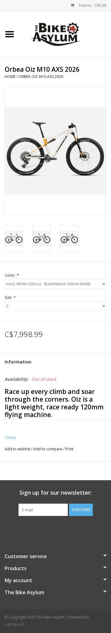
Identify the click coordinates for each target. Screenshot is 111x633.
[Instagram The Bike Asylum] (78, 529)
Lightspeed (14, 624)
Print (69, 449)
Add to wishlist (17, 449)
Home (10, 76)
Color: (11, 275)
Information (18, 362)
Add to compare (48, 449)
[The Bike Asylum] (65, 34)
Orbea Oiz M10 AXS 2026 (40, 76)
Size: (10, 297)
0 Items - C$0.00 (92, 5)
